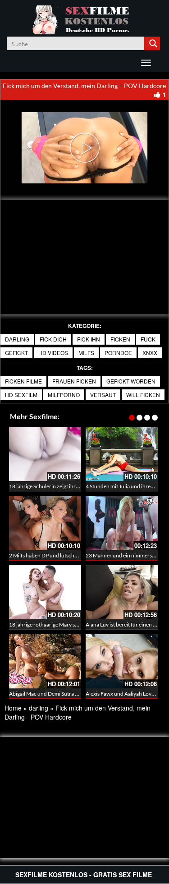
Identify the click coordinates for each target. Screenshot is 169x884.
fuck (148, 339)
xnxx (149, 352)
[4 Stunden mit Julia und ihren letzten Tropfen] (122, 454)
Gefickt (16, 352)
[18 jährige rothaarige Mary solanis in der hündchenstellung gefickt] (45, 592)
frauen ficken (74, 381)
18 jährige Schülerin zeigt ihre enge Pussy (57, 486)
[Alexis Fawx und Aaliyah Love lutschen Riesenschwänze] (122, 661)
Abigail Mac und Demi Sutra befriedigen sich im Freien (72, 693)
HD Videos (53, 352)
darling (17, 339)
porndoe (118, 352)
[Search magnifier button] (153, 43)
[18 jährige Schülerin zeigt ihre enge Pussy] (45, 454)
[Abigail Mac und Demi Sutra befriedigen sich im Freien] (45, 661)
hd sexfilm (21, 394)
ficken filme (23, 381)
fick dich (53, 339)
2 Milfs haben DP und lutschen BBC (50, 555)
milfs (86, 352)
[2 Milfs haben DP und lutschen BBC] (45, 523)
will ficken (143, 394)
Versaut (103, 394)
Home (13, 707)
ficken (120, 339)
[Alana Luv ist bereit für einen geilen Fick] (122, 592)
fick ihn (88, 339)
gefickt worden (130, 381)
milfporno (64, 394)
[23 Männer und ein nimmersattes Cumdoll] (122, 523)
